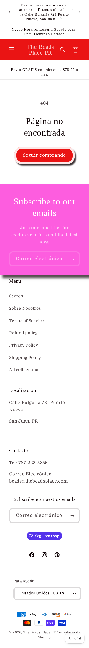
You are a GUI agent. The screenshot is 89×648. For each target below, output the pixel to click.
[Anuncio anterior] (9, 12)
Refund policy (23, 333)
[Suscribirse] (72, 258)
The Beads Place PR (39, 632)
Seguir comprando (44, 155)
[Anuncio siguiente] (80, 12)
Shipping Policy (25, 357)
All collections (23, 369)
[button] (11, 49)
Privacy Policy (23, 345)
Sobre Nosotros (25, 308)
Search (16, 296)
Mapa (15, 432)
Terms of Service (26, 320)
